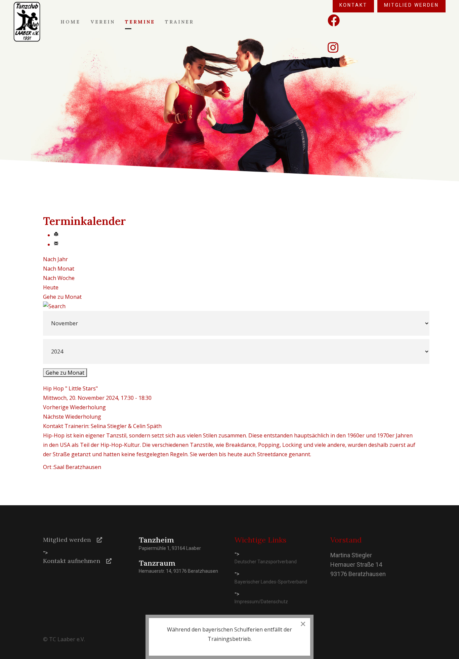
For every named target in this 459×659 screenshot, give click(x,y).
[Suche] (229, 306)
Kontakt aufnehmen (71, 561)
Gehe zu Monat (62, 296)
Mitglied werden (67, 540)
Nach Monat (58, 268)
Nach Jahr (55, 259)
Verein (102, 22)
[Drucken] (56, 235)
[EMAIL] (56, 244)
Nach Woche (59, 278)
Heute (50, 287)
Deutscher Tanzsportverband (266, 561)
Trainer (179, 22)
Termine (140, 22)
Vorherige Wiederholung (74, 407)
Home (70, 22)
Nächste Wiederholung (72, 416)
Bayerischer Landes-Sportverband (271, 581)
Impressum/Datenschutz (261, 601)
